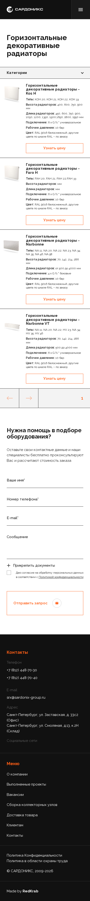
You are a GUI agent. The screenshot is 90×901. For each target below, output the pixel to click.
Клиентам (15, 825)
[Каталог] (80, 9)
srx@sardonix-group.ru (26, 697)
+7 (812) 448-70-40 (22, 678)
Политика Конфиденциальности (34, 855)
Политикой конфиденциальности (61, 577)
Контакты (15, 835)
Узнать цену (54, 148)
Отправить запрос (30, 603)
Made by (22, 891)
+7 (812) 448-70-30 (22, 670)
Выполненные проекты (26, 784)
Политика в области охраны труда (37, 861)
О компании (17, 774)
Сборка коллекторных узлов (32, 805)
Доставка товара (22, 815)
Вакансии (15, 795)
